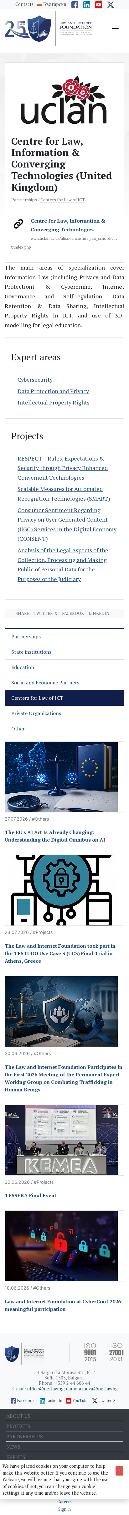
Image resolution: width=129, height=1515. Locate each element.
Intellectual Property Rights (54, 402)
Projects (18, 1426)
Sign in (64, 1509)
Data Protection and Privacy (53, 391)
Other (18, 728)
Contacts (24, 4)
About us (18, 1415)
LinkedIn (54, 1400)
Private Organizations (36, 713)
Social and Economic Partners (45, 682)
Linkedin (99, 613)
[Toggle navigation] (115, 28)
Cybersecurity (35, 379)
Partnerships (26, 636)
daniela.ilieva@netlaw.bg (92, 1389)
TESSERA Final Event (30, 1195)
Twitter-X (45, 613)
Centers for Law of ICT (62, 200)
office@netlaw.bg (45, 1389)
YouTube (80, 1400)
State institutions (31, 651)
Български (54, 4)
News (13, 1446)
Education (22, 667)
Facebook (73, 613)
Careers (64, 1501)
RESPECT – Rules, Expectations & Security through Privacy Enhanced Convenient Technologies (63, 468)
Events (15, 1457)
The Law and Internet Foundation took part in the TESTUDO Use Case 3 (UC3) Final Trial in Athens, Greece (60, 953)
